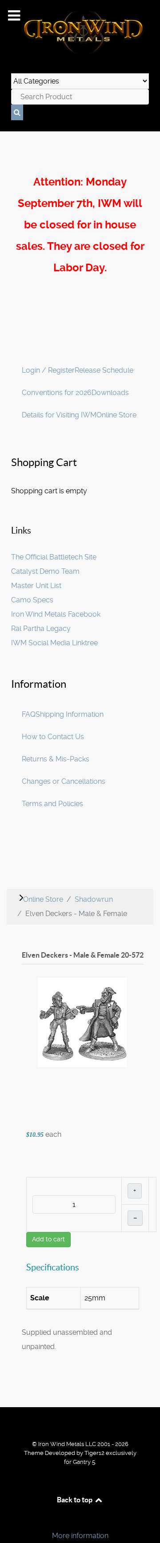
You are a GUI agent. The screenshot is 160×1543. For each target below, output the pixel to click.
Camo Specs (32, 600)
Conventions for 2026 (57, 392)
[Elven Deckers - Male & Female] (82, 1022)
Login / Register (48, 370)
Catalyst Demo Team (45, 571)
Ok (9, 1520)
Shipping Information (70, 714)
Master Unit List (36, 585)
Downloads (110, 392)
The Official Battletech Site (53, 557)
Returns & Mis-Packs (55, 759)
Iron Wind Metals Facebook (55, 614)
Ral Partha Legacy (41, 628)
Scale (39, 1298)
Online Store (116, 415)
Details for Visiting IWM (59, 415)
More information (80, 1535)
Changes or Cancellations (63, 781)
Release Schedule (104, 370)
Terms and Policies (52, 803)
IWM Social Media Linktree (54, 643)
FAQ (29, 714)
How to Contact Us (53, 736)
